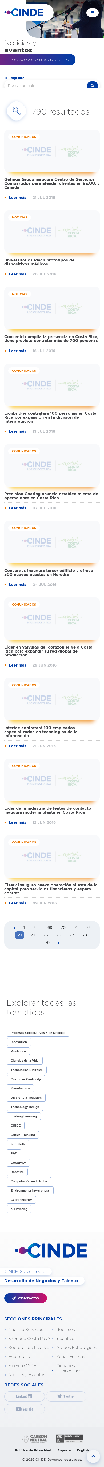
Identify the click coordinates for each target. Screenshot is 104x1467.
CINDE (16, 1125)
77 (72, 935)
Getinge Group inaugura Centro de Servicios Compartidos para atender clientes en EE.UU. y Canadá (52, 183)
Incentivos (66, 1339)
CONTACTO (28, 1298)
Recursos (65, 1330)
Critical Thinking (23, 1134)
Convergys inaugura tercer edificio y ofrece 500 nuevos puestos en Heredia (48, 572)
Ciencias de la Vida (25, 1060)
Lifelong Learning (24, 1116)
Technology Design (25, 1107)
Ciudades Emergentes (68, 1368)
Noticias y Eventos (27, 1375)
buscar (92, 85)
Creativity (18, 1162)
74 (33, 935)
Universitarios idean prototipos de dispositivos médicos (39, 262)
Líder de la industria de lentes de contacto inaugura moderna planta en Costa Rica (47, 810)
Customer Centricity (26, 1079)
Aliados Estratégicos (76, 1348)
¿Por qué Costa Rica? (29, 1339)
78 (84, 935)
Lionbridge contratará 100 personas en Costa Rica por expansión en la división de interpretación (50, 417)
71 (76, 927)
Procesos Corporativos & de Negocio (38, 1032)
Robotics (17, 1171)
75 (45, 935)
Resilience (18, 1051)
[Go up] (93, 1456)
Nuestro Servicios (26, 1330)
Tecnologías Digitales (27, 1069)
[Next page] (58, 943)
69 (49, 927)
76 (59, 935)
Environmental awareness (30, 1190)
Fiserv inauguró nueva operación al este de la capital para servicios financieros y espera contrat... (51, 889)
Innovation (19, 1042)
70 (63, 927)
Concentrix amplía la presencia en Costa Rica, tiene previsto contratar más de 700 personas (51, 338)
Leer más (17, 197)
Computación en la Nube (29, 1181)
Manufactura (20, 1088)
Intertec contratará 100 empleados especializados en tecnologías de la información (41, 731)
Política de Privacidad (33, 1450)
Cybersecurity (21, 1199)
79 (47, 942)
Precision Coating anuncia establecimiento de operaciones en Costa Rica (51, 496)
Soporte (64, 1450)
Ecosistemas (21, 1357)
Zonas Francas (70, 1357)
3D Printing (19, 1209)
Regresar (17, 78)
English (83, 1450)
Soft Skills (18, 1144)
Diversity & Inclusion (26, 1097)
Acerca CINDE (22, 1366)
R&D (14, 1153)
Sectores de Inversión (30, 1348)
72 (88, 927)
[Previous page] (14, 928)
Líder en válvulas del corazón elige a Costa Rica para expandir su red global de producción (48, 651)
